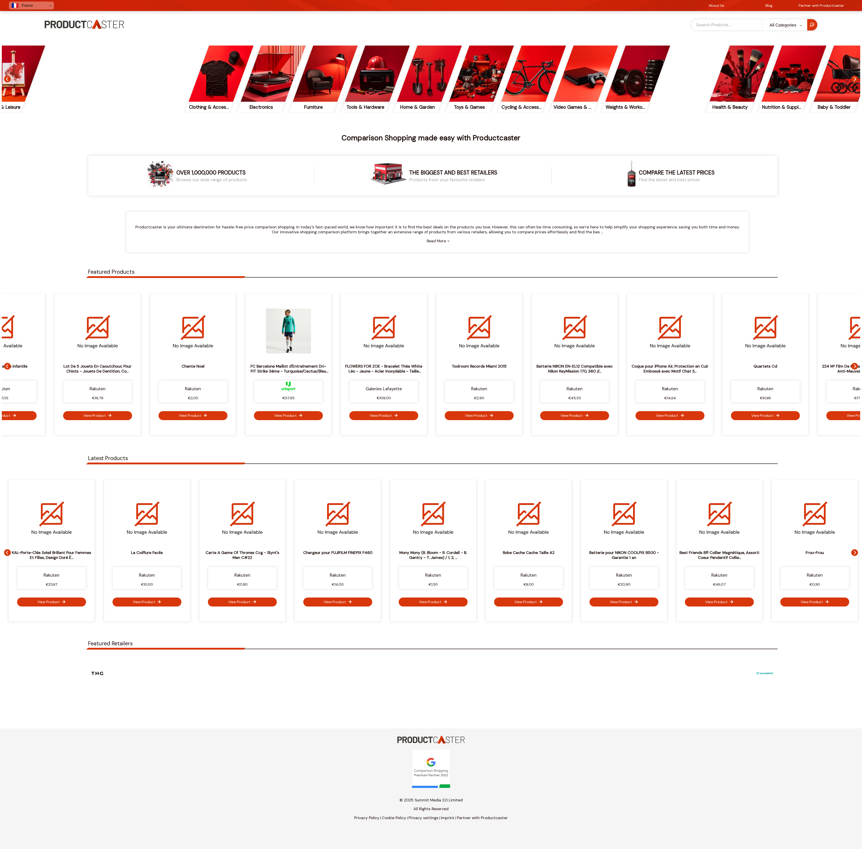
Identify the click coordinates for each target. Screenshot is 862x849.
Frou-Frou (734, 552)
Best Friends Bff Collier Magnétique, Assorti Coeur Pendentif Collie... (639, 555)
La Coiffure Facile (66, 552)
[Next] (854, 79)
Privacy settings (423, 817)
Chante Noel (100, 366)
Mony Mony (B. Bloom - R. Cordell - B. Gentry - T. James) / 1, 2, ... (353, 555)
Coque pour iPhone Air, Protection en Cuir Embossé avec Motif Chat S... (577, 369)
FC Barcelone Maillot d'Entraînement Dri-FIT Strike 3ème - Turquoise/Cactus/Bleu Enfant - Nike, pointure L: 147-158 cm (196, 371)
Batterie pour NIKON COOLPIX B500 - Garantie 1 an (543, 555)
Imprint (447, 817)
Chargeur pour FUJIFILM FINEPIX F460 (257, 552)
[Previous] (7, 79)
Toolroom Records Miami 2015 (386, 366)
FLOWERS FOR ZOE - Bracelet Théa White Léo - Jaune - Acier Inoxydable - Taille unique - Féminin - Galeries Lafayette (291, 371)
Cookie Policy (394, 817)
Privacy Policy (366, 817)
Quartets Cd (673, 366)
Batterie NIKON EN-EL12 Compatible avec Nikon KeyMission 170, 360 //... (482, 369)
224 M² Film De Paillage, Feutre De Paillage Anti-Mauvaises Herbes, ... (768, 369)
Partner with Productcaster (482, 817)
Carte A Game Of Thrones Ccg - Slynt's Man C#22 (162, 555)
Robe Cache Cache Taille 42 (448, 552)
